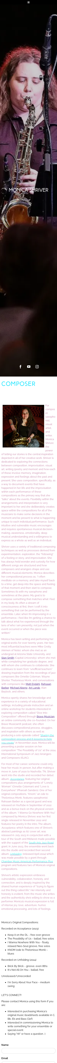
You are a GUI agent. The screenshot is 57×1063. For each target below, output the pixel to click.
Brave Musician (46, 716)
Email (4, 1058)
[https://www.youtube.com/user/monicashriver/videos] (28, 366)
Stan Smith (7, 657)
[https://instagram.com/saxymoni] (37, 366)
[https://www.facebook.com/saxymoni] (20, 366)
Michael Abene (19, 687)
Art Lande (34, 687)
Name (5, 1044)
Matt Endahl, (33, 684)
